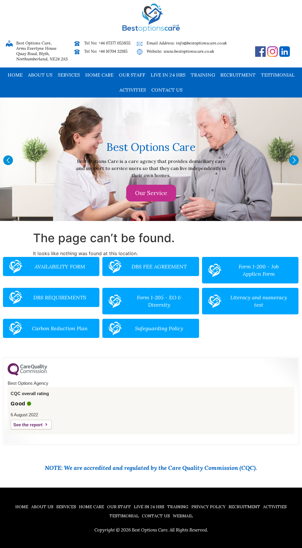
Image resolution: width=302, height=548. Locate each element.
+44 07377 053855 (114, 43)
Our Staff (132, 75)
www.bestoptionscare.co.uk (189, 51)
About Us (40, 75)
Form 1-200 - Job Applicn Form (259, 270)
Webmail (183, 516)
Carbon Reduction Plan (60, 328)
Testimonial (278, 75)
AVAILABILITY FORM (60, 266)
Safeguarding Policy (159, 328)
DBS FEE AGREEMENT (159, 266)
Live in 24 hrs (168, 75)
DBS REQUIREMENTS (59, 297)
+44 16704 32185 (113, 51)
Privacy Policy (208, 506)
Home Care (99, 75)
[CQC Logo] (27, 374)
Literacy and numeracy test (258, 301)
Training (203, 75)
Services (69, 75)
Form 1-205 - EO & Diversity (159, 301)
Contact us (167, 90)
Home (15, 75)
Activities (132, 90)
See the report (27, 424)
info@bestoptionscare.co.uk (201, 43)
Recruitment (238, 75)
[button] (8, 160)
